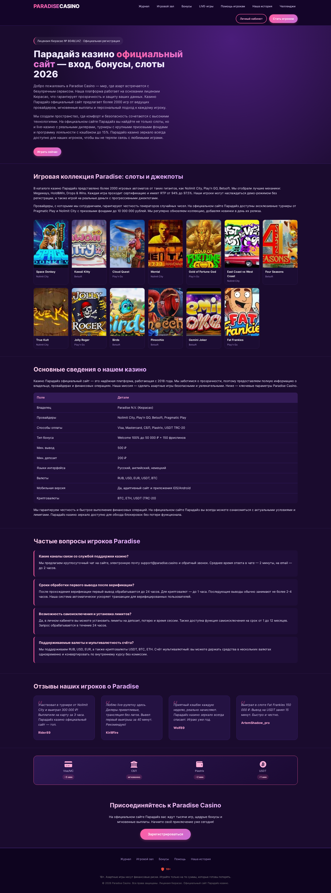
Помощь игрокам (233, 6)
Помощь (180, 859)
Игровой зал (165, 6)
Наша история (262, 6)
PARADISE (56, 6)
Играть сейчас (47, 151)
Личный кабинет (251, 18)
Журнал (144, 6)
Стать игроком (283, 18)
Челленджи (288, 6)
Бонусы (187, 6)
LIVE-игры (206, 6)
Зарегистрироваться (165, 834)
